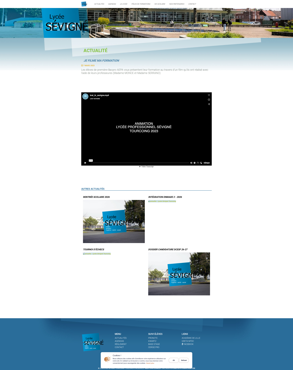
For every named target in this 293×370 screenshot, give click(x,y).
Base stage (154, 344)
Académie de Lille (191, 338)
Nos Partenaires (176, 4)
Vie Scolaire (159, 4)
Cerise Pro (153, 347)
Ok (174, 360)
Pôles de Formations (140, 4)
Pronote (152, 338)
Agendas (112, 4)
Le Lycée (123, 4)
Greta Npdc (188, 341)
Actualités (99, 4)
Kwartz (152, 341)
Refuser (184, 360)
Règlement (121, 344)
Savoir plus (150, 363)
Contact (192, 4)
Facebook (188, 344)
